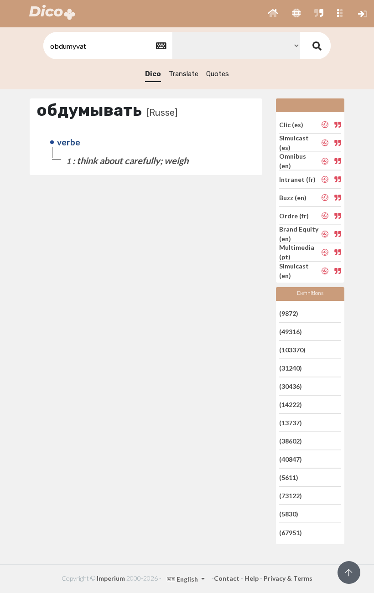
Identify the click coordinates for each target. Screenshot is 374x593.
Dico (153, 74)
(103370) (292, 350)
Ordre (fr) (294, 216)
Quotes (217, 74)
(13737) (290, 423)
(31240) (290, 368)
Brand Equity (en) (298, 233)
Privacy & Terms (288, 578)
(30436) (290, 386)
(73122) (290, 496)
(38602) (290, 441)
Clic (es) (291, 124)
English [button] (187, 579)
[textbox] (107, 45)
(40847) (290, 459)
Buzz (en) (292, 197)
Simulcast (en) (294, 270)
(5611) (288, 477)
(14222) (290, 404)
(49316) (290, 331)
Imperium (111, 578)
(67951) (290, 532)
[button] (273, 13)
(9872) (288, 313)
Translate (183, 74)
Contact (226, 578)
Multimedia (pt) (296, 252)
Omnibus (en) (292, 161)
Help (251, 578)
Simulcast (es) (294, 142)
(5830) (288, 514)
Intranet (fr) (297, 179)
